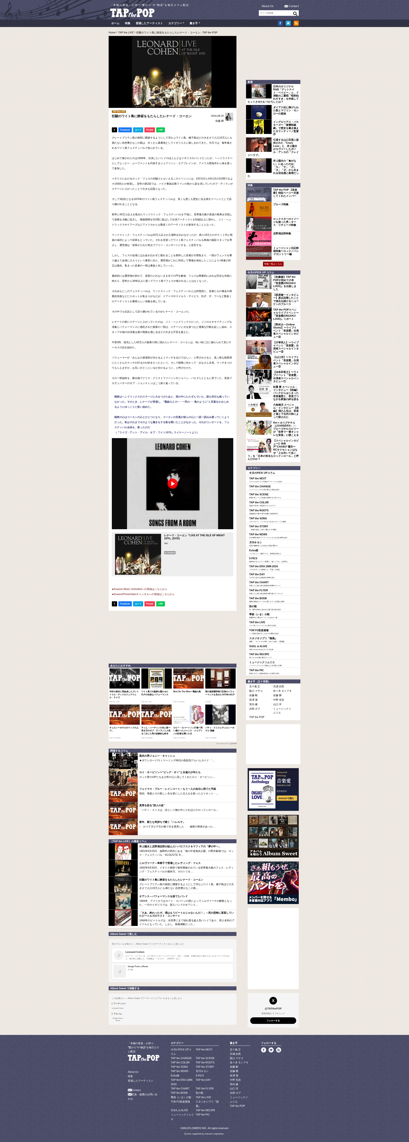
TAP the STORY (263, 527)
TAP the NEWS (268, 535)
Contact (294, 6)
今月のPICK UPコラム (262, 473)
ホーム (115, 23)
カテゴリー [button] (175, 23)
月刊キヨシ (263, 543)
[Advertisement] (172, 636)
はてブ (138, 130)
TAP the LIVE (126, 32)
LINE (160, 130)
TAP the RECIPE (260, 655)
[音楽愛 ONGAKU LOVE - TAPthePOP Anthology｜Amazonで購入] (273, 789)
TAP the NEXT (265, 480)
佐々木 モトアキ (282, 691)
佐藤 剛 (253, 695)
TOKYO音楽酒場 (264, 631)
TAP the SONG (267, 519)
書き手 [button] (194, 23)
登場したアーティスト (149, 23)
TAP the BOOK (266, 599)
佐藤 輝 (219, 121)
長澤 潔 (253, 699)
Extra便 (265, 551)
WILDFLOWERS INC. (194, 1128)
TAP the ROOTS (263, 511)
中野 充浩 (278, 699)
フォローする (273, 1020)
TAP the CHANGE (264, 488)
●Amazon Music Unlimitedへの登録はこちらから (139, 589)
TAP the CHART (265, 583)
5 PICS (269, 559)
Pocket (149, 130)
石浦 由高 (278, 686)
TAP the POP (256, 717)
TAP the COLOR (262, 504)
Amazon (171, 553)
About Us (268, 6)
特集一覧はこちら (273, 264)
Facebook (125, 130)
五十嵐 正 (254, 686)
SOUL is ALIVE (261, 647)
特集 (127, 23)
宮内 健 (253, 704)
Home (112, 32)
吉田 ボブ (254, 708)
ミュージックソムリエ (266, 663)
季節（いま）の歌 (263, 615)
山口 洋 (277, 704)
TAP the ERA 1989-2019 (264, 567)
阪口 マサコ (256, 691)
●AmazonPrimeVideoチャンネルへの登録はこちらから (143, 594)
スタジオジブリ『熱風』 (266, 639)
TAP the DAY (262, 575)
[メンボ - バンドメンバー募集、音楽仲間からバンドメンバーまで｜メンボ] (273, 882)
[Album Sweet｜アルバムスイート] (273, 836)
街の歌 (265, 607)
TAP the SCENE (265, 496)
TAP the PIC (264, 671)
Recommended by (223, 743)
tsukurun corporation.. (215, 1134)
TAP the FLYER (266, 591)
